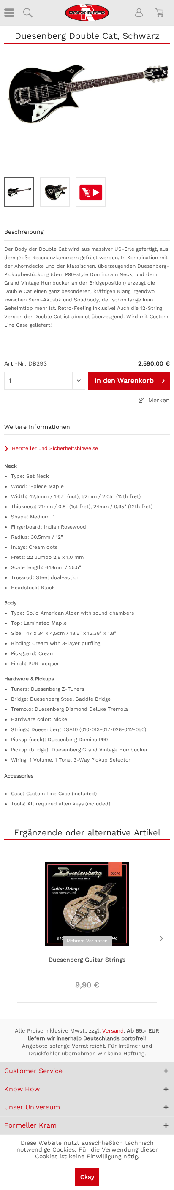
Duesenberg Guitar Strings (87, 959)
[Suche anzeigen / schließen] (27, 12)
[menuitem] (8, 12)
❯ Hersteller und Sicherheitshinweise (51, 448)
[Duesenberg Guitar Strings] (87, 903)
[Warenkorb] (160, 12)
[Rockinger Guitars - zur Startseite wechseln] (87, 12)
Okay (87, 1177)
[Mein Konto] (139, 12)
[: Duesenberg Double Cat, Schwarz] (19, 192)
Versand (113, 1030)
